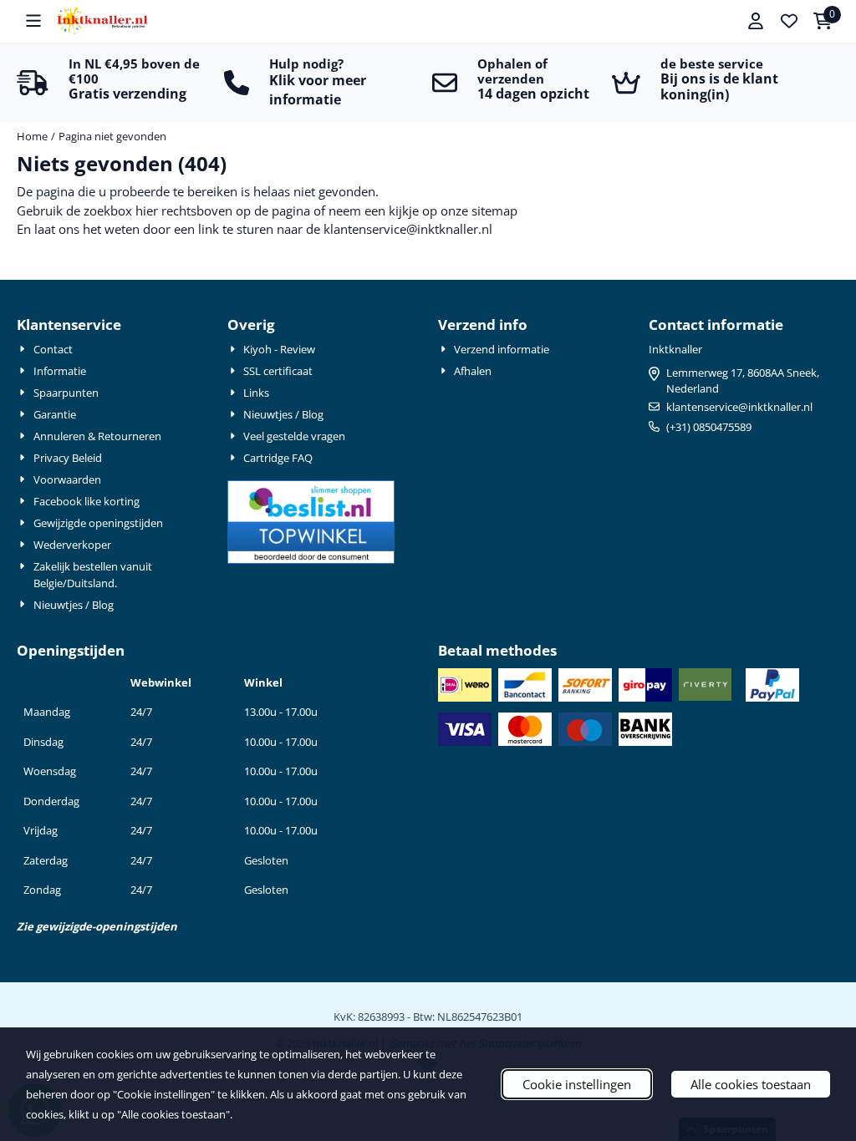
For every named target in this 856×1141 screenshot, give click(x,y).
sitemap (494, 210)
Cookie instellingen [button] (576, 1084)
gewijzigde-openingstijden (106, 926)
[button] (33, 21)
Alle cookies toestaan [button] (750, 1084)
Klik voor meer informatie (317, 90)
